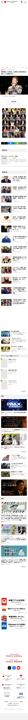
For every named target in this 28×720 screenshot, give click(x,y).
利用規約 (21, 701)
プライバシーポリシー (13, 701)
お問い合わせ (16, 703)
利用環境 (10, 703)
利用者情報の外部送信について (13, 705)
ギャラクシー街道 (13, 156)
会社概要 (6, 701)
